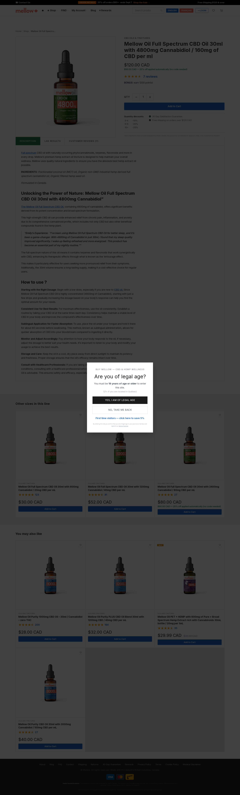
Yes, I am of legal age (120, 400)
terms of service (123, 426)
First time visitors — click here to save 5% (120, 418)
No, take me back (120, 409)
